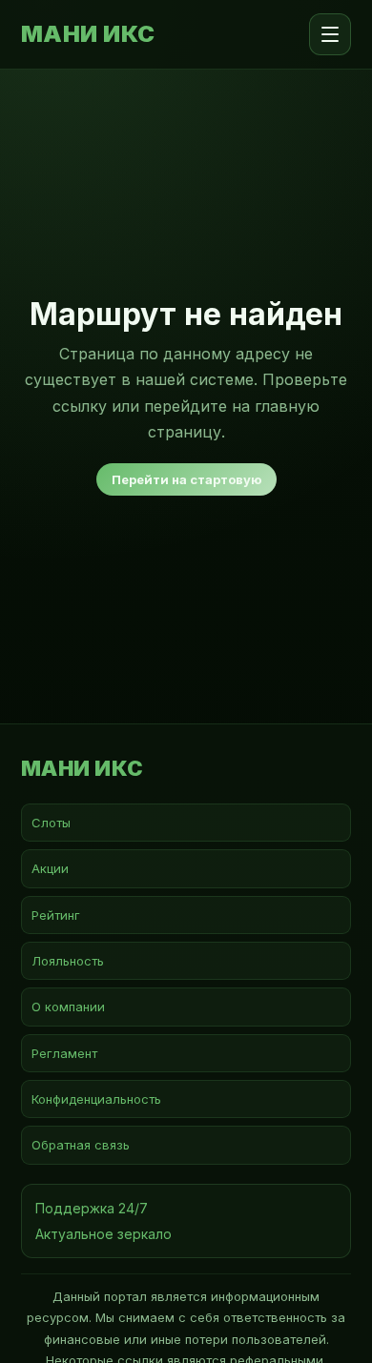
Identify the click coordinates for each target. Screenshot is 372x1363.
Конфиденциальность (96, 1099)
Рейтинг (55, 915)
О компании (68, 1006)
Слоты (51, 822)
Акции (50, 868)
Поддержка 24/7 (91, 1208)
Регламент (64, 1053)
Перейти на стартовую (186, 479)
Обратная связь (80, 1144)
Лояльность (67, 960)
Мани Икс (88, 34)
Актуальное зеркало (103, 1234)
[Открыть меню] (330, 34)
